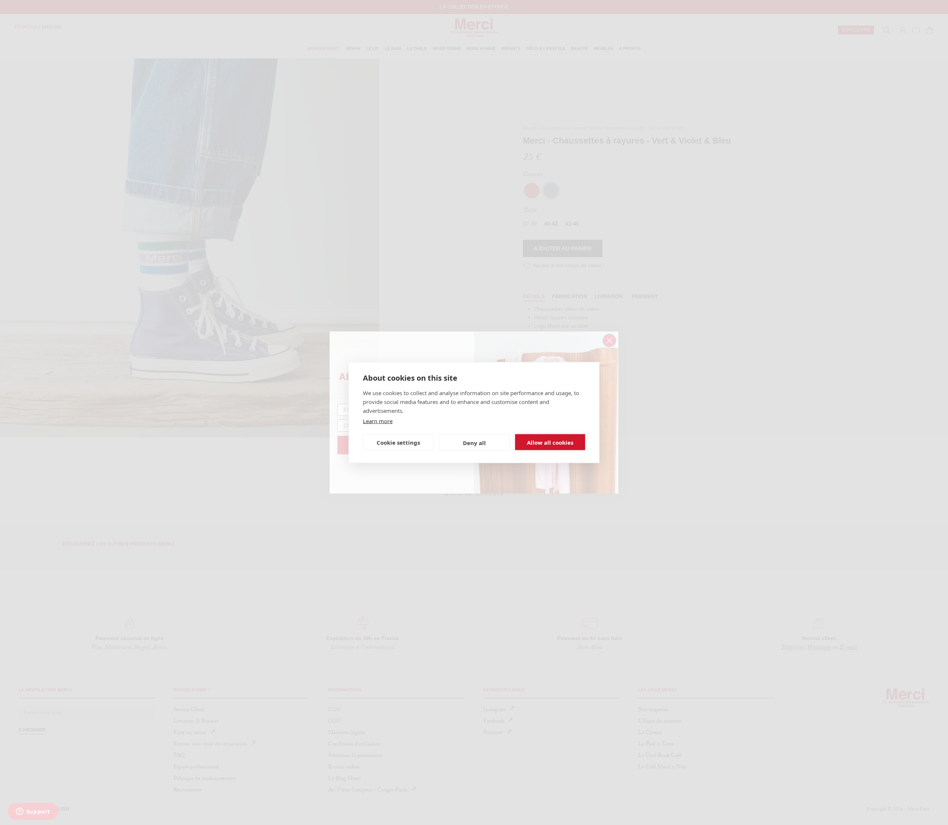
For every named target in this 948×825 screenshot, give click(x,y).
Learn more (378, 421)
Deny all (474, 442)
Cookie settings (398, 442)
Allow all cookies (550, 442)
